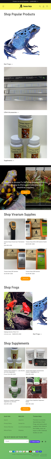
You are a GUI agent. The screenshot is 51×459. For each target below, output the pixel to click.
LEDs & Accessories (10, 112)
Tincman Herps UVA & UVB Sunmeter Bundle (36, 241)
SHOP (25, 192)
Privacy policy (44, 454)
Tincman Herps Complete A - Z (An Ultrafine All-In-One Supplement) (14, 371)
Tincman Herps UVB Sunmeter (33, 271)
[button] (3, 6)
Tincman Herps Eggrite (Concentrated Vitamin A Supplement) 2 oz (35, 371)
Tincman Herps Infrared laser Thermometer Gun (14, 242)
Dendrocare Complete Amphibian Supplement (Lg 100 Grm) (12, 401)
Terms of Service (8, 427)
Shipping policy (43, 455)
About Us (21, 420)
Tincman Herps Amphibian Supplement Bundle (35, 401)
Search (6, 420)
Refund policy (36, 454)
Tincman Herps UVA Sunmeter (11, 271)
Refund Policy (8, 430)
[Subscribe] (27, 441)
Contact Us (21, 423)
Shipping (21, 430)
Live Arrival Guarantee (25, 427)
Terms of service (35, 455)
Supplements (8, 160)
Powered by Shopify (27, 454)
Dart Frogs (7, 64)
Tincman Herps (19, 454)
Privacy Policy (8, 423)
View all (25, 278)
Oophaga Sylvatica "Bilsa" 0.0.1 (11, 332)
